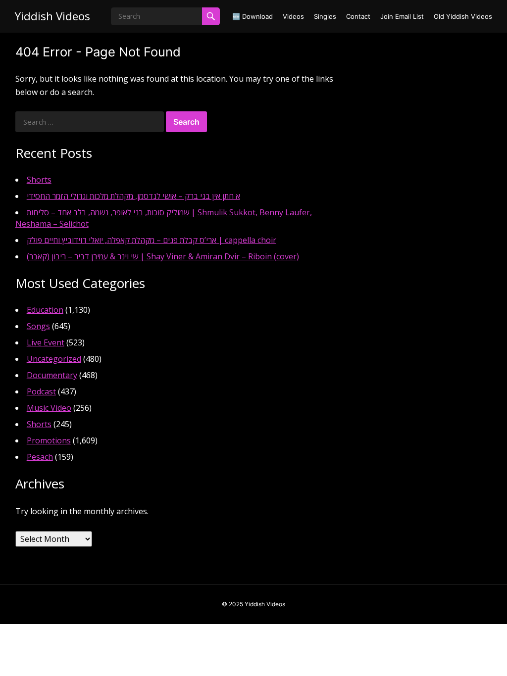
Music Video (49, 407)
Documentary (52, 375)
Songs (38, 326)
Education (45, 309)
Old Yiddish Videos (463, 16)
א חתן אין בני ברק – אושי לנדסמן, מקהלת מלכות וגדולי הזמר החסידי (133, 196)
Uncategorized (54, 358)
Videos (293, 16)
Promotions (49, 440)
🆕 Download (252, 16)
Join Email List (402, 16)
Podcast (41, 391)
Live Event (45, 342)
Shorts (39, 179)
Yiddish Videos (52, 16)
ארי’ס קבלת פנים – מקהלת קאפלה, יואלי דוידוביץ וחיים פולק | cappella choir (151, 240)
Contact (358, 16)
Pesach (40, 456)
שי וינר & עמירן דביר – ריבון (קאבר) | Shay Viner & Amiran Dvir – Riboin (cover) (163, 256)
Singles (325, 16)
